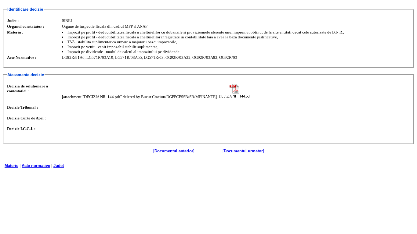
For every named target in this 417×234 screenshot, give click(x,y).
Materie (11, 165)
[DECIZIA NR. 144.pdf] (235, 91)
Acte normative (36, 165)
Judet (58, 165)
